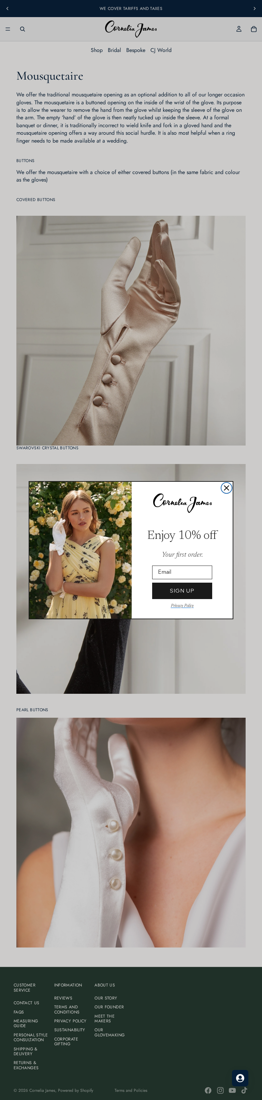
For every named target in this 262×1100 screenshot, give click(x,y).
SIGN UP (182, 590)
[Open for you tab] (240, 1078)
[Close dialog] (226, 487)
